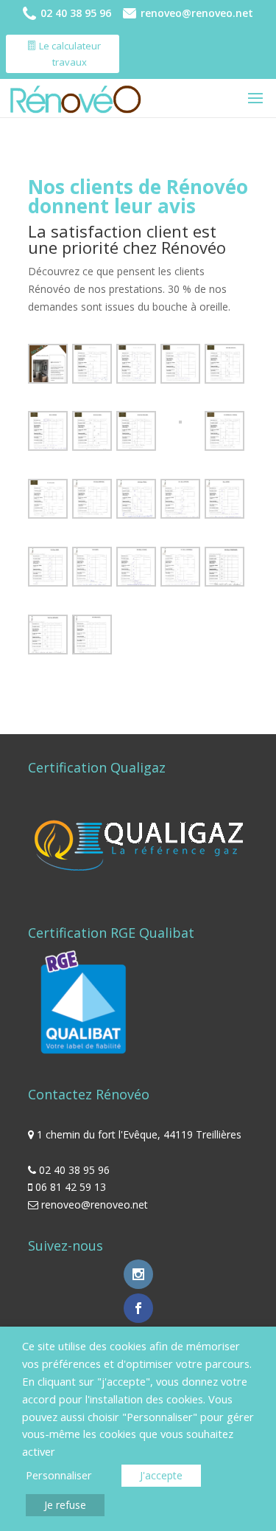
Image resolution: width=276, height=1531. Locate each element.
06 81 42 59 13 (70, 1187)
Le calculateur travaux (70, 54)
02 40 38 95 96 (75, 13)
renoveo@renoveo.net (197, 13)
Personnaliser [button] (59, 1475)
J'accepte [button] (161, 1475)
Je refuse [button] (65, 1505)
